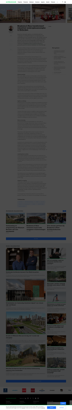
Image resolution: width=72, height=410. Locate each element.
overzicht (23, 407)
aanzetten (43, 407)
